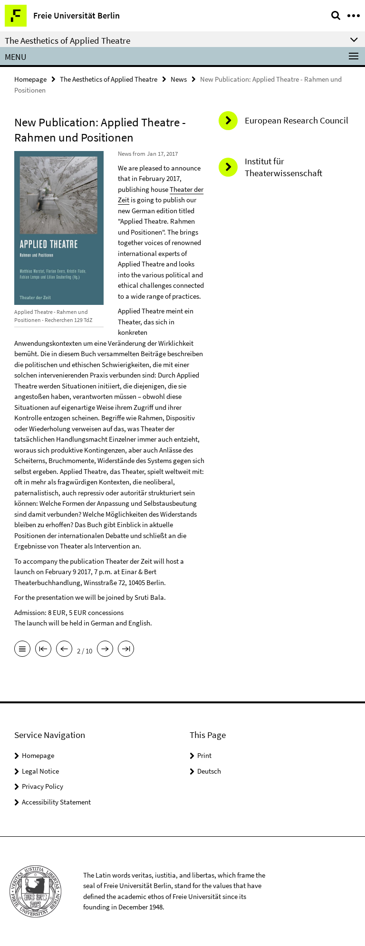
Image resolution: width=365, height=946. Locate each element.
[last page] (126, 649)
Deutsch (209, 771)
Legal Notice (40, 771)
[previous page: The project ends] (64, 649)
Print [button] (204, 755)
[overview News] (22, 649)
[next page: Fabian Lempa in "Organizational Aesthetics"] (105, 649)
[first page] (43, 649)
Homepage (30, 79)
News (179, 79)
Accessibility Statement (56, 801)
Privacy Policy (42, 786)
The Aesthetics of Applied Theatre (108, 79)
